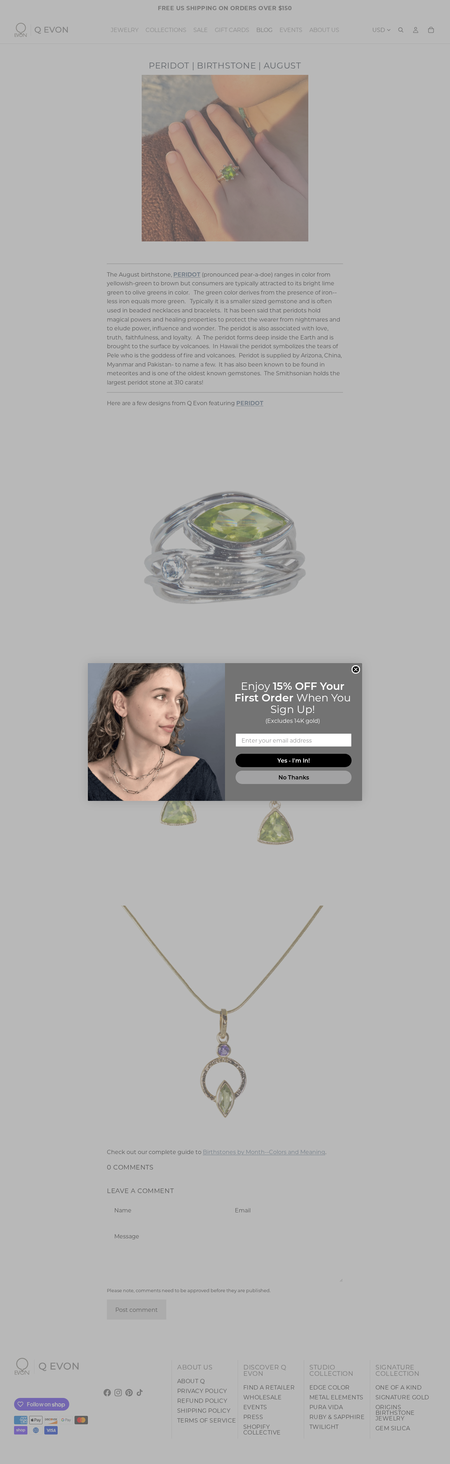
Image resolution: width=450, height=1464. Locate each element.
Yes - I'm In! (293, 760)
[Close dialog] (355, 669)
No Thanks (293, 777)
